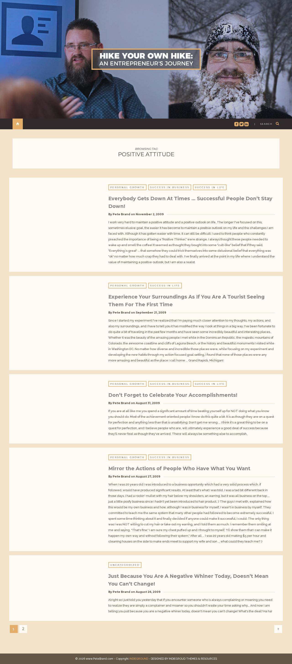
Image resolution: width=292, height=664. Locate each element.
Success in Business (169, 187)
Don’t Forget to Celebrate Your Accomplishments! (172, 395)
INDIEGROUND (138, 658)
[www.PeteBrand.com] (146, 59)
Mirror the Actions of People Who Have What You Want (179, 468)
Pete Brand (121, 214)
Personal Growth (127, 187)
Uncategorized (125, 564)
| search (263, 123)
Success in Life (210, 187)
